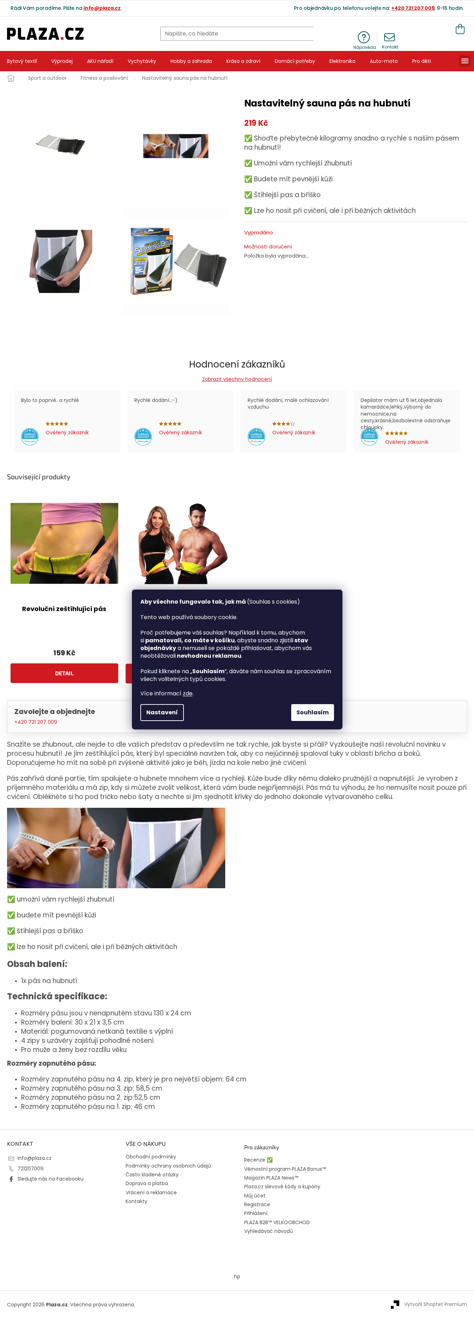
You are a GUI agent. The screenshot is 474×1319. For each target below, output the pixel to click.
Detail (64, 673)
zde (188, 693)
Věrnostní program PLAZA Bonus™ (285, 1169)
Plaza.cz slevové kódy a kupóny (282, 1186)
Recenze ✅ (258, 1160)
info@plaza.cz (102, 8)
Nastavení (162, 712)
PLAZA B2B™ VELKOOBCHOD (277, 1222)
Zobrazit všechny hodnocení (237, 379)
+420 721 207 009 (412, 8)
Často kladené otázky (152, 1174)
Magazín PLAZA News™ (271, 1178)
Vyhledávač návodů (268, 1231)
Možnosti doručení (268, 246)
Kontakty (136, 1201)
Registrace (257, 1204)
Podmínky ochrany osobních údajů (168, 1165)
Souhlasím (312, 712)
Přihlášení (255, 1213)
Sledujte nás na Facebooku (51, 1178)
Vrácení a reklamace (151, 1192)
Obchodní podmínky (151, 1156)
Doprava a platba (147, 1183)
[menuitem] (22, 61)
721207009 (31, 1168)
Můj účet (255, 1196)
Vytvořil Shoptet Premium (435, 1304)
